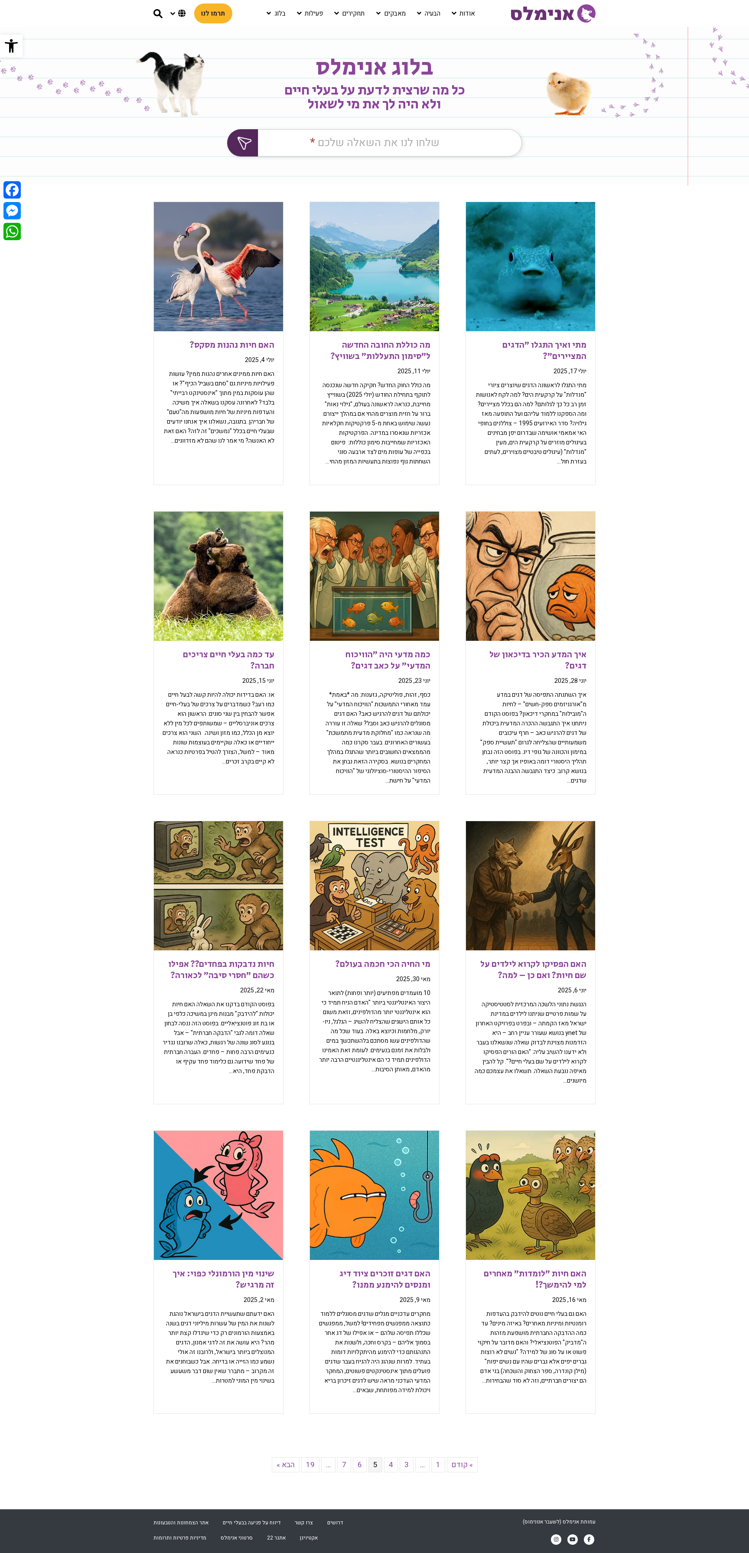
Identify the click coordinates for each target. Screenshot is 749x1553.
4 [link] (391, 1464)
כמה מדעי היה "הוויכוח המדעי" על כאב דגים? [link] (387, 660)
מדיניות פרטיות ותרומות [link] (179, 1538)
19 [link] (310, 1464)
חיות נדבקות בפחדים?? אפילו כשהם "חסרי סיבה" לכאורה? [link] (221, 970)
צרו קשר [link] (304, 1523)
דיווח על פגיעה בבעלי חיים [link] (251, 1523)
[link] (11, 46)
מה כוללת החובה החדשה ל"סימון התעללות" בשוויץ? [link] (380, 351)
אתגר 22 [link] (276, 1538)
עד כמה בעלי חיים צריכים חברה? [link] (228, 660)
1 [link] (438, 1464)
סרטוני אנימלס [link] (237, 1538)
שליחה (242, 143)
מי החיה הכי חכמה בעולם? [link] (382, 964)
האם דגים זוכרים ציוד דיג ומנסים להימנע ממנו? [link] (384, 1280)
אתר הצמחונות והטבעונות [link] (180, 1523)
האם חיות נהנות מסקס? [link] (232, 345)
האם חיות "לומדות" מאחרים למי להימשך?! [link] (535, 1280)
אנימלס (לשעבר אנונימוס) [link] (551, 1522)
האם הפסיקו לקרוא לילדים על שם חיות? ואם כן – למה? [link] (533, 970)
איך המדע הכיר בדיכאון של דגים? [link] (537, 660)
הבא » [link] (286, 1464)
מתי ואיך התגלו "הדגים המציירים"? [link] (544, 351)
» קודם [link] (462, 1464)
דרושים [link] (335, 1523)
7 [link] (344, 1464)
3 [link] (406, 1464)
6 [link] (360, 1464)
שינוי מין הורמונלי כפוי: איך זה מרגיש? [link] (223, 1280)
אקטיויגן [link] (309, 1538)
